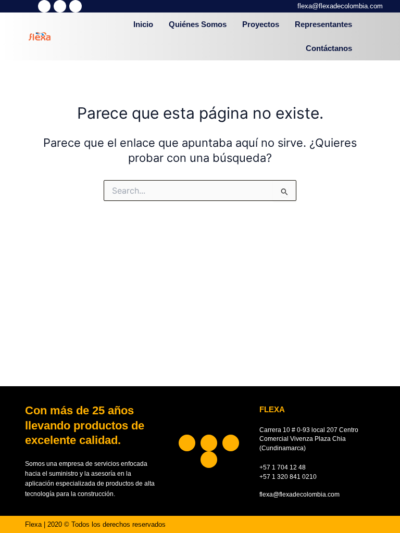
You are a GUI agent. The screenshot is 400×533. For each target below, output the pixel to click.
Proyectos (260, 24)
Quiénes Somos (198, 24)
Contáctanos (329, 48)
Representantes (323, 24)
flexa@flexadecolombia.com (340, 6)
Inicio (143, 24)
